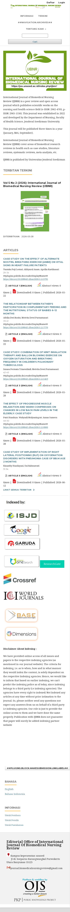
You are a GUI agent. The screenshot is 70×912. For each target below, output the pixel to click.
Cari (35, 41)
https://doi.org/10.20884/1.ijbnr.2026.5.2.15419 (25, 378)
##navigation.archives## (35, 22)
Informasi (26, 16)
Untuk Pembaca (12, 815)
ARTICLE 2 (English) (20, 334)
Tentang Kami (35, 29)
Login (61, 2)
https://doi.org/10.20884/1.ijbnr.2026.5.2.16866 (25, 427)
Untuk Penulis (12, 820)
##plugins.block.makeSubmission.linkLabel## (37, 768)
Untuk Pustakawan (14, 825)
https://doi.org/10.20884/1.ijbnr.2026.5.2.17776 (25, 327)
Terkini (42, 16)
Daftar (51, 2)
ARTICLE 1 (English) (20, 285)
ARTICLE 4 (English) (20, 434)
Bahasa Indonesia (15, 793)
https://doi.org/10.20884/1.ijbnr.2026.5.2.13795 (25, 279)
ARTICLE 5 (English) (20, 475)
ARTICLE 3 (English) (20, 385)
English (9, 789)
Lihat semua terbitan (17, 489)
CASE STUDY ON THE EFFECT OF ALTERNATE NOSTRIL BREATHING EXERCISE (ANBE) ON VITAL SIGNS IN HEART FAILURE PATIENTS (33, 262)
